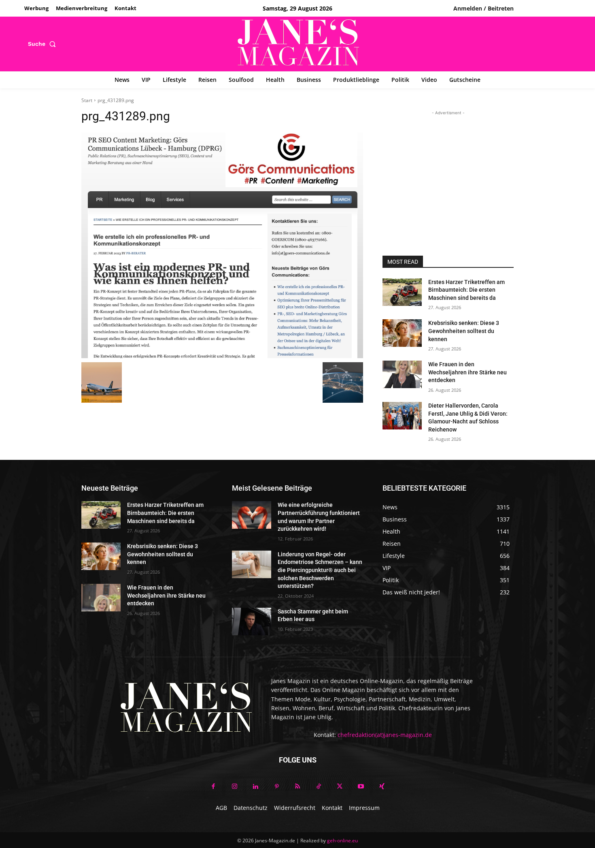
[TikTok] (318, 786)
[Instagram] (234, 786)
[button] (43, 43)
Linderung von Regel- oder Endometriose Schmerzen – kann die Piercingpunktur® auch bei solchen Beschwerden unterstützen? (320, 570)
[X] (339, 786)
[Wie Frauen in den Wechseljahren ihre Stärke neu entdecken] (402, 374)
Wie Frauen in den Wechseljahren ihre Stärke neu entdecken (467, 372)
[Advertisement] (448, 167)
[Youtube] (360, 786)
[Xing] (381, 786)
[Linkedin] (255, 786)
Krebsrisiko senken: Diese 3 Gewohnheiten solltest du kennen (463, 331)
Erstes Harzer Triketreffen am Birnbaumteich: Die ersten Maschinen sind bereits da (466, 290)
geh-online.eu (342, 840)
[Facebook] (213, 786)
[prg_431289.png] (222, 245)
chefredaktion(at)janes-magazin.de (385, 735)
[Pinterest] (276, 786)
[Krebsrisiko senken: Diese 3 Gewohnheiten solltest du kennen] (402, 333)
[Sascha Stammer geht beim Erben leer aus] (251, 621)
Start (86, 100)
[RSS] (297, 786)
